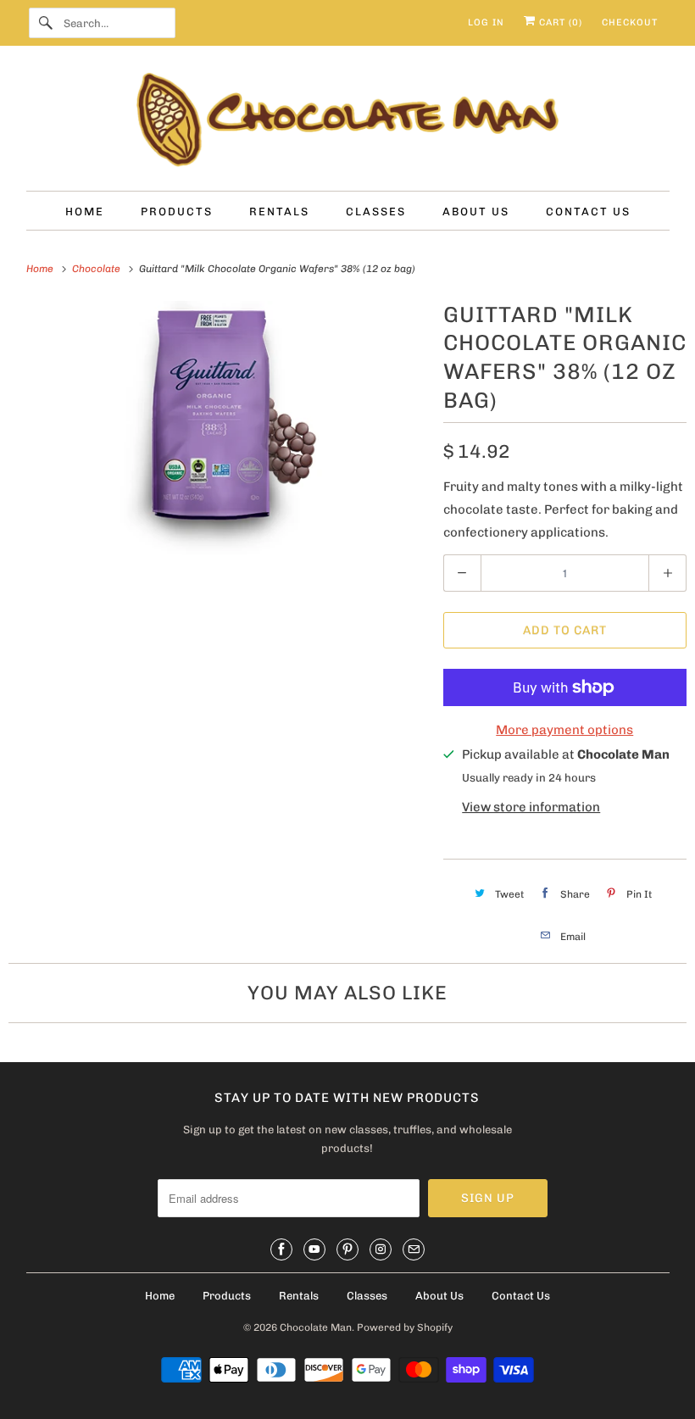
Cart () (559, 22)
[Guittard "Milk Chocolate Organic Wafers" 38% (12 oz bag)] (217, 428)
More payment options (564, 729)
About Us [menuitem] (475, 211)
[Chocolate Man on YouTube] (314, 1249)
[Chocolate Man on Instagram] (381, 1249)
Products (227, 1295)
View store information (531, 807)
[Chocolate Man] (348, 122)
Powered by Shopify (405, 1327)
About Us (439, 1295)
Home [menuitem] (84, 211)
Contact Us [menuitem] (588, 211)
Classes (367, 1295)
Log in (486, 22)
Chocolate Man (316, 1327)
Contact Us (521, 1295)
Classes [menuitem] (376, 211)
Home (160, 1295)
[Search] (46, 23)
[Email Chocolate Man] (414, 1249)
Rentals (299, 1295)
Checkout (630, 22)
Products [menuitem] (177, 211)
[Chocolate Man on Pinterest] (347, 1249)
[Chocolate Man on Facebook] (281, 1249)
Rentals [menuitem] (279, 211)
